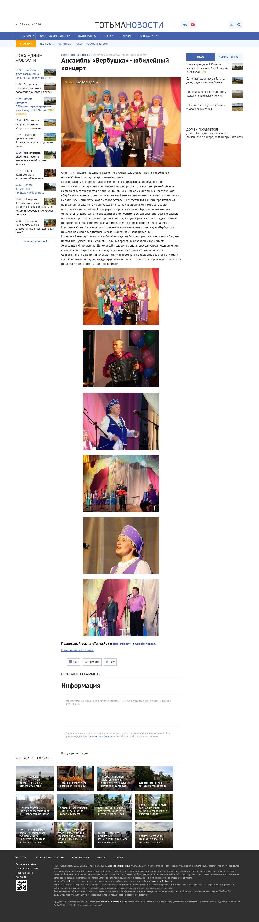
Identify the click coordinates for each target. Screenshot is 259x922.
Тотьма (86, 55)
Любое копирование (118, 866)
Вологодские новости (54, 36)
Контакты (21, 877)
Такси (79, 44)
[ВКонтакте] (185, 24)
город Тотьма (70, 55)
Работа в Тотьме (97, 44)
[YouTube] (192, 24)
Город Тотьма (69, 881)
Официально (87, 36)
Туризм (126, 36)
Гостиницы (64, 44)
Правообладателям (27, 868)
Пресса (108, 36)
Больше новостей (35, 241)
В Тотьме (26, 36)
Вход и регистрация (74, 754)
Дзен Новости (122, 644)
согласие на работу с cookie (114, 902)
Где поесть (47, 44)
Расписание (147, 36)
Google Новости (146, 644)
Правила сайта (24, 873)
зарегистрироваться (100, 736)
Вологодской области (161, 881)
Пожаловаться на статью (77, 650)
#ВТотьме (21, 857)
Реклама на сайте (26, 864)
